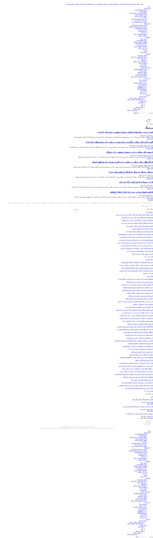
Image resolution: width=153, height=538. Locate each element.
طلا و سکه (140, 102)
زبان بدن (144, 49)
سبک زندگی (147, 23)
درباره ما (147, 422)
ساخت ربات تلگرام (85, 202)
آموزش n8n (112, 202)
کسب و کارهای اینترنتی (140, 16)
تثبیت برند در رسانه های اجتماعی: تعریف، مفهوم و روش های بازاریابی (125, 132)
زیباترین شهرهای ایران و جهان (139, 76)
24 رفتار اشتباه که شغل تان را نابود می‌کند (142, 380)
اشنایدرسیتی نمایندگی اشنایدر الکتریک (57, 202)
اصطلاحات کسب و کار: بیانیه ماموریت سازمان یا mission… (137, 377)
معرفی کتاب (143, 38)
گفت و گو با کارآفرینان (141, 10)
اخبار (151, 396)
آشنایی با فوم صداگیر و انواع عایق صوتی (142, 399)
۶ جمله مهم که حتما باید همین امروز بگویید (142, 352)
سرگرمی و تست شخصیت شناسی (138, 26)
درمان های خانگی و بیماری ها (139, 57)
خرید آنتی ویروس (36, 202)
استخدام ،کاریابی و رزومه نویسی (138, 13)
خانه (149, 7)
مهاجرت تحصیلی (142, 72)
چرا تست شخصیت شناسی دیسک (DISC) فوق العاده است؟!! (137, 268)
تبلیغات (148, 420)
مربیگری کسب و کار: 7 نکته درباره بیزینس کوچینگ (139, 282)
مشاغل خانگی (143, 11)
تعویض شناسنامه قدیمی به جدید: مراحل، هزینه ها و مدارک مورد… (135, 240)
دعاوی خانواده (44, 202)
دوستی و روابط (143, 29)
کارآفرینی (144, 17)
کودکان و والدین (142, 35)
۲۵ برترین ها (143, 93)
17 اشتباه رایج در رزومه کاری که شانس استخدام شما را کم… (137, 382)
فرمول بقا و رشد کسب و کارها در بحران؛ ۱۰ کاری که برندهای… (136, 315)
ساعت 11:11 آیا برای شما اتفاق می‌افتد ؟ (142, 228)
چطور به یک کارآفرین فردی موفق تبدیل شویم (141, 354)
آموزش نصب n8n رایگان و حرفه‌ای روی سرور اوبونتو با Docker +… (135, 385)
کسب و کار (147, 8)
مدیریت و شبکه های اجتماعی (139, 19)
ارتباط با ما (147, 424)
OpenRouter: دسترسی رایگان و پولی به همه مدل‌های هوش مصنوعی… (134, 326)
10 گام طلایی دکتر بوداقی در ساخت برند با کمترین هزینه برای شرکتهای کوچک (122, 162)
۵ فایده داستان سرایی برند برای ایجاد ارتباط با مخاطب (131, 192)
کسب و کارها (136, 108)
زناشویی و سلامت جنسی (140, 34)
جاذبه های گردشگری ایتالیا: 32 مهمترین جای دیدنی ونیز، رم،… (137, 223)
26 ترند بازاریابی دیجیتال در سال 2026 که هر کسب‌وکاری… (137, 406)
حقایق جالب (143, 90)
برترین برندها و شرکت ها (140, 82)
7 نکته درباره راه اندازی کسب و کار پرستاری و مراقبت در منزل (136, 371)
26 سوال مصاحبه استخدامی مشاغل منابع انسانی (140, 343)
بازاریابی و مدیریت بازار (140, 20)
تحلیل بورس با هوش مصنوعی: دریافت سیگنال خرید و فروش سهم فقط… (133, 340)
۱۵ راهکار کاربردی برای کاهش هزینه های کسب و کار (139, 307)
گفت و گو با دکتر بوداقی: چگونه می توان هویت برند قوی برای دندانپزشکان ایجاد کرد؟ (119, 142)
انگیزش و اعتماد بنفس (141, 43)
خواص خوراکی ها (142, 55)
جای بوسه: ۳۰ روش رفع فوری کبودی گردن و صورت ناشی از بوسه (135, 242)
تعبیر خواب (144, 32)
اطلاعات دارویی (142, 63)
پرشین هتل (105, 202)
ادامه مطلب (150, 138)
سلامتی (148, 54)
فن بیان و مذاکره (142, 48)
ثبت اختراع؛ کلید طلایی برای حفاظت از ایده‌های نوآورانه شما (137, 262)
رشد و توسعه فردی (141, 40)
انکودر (9, 202)
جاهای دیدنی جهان (142, 73)
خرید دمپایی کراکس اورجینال (18, 202)
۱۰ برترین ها (143, 92)
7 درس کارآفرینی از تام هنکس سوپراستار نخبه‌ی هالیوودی (138, 287)
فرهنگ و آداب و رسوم (141, 75)
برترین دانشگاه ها (142, 87)
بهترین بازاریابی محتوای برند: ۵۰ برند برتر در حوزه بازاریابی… (137, 312)
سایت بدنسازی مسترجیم (134, 202)
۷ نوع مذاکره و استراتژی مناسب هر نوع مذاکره (140, 296)
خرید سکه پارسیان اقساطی (146, 206)
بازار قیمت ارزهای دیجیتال (136, 98)
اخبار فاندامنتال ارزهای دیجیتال (135, 99)
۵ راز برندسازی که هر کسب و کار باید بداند (136, 182)
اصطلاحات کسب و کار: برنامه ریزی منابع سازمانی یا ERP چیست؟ (135, 279)
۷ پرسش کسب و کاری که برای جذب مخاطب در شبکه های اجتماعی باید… (133, 374)
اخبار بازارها (143, 101)
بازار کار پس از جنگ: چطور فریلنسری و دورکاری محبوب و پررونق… (135, 301)
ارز (142, 104)
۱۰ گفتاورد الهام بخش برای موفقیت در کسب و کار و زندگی (137, 368)
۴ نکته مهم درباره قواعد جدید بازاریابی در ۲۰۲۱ (140, 349)
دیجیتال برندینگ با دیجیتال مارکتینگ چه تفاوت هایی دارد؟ (131, 172)
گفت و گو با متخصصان (141, 28)
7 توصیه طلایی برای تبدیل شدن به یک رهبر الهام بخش (139, 335)
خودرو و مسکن (139, 107)
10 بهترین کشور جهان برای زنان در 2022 (142, 254)
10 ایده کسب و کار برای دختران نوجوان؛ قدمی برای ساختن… (137, 284)
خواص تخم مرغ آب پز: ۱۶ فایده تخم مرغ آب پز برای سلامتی (137, 220)
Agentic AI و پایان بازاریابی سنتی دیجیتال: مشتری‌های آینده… (137, 290)
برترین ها (147, 78)
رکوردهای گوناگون (142, 89)
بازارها (148, 95)
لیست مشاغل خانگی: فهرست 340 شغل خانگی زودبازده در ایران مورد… (134, 214)
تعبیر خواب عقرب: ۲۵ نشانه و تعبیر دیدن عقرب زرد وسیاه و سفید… (135, 234)
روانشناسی (144, 60)
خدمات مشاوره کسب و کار (146, 202)
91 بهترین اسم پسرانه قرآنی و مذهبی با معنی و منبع (139, 226)
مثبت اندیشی (143, 52)
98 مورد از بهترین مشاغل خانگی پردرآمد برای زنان (140, 251)
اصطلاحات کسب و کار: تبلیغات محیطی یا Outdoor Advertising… (136, 357)
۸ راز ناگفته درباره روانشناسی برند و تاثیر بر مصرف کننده (138, 346)
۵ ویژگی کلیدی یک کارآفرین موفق (144, 360)
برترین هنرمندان (142, 86)
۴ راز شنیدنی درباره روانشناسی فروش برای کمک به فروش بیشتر (136, 366)
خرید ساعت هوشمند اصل (96, 202)
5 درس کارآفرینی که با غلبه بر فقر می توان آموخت (139, 338)
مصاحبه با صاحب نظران (140, 46)
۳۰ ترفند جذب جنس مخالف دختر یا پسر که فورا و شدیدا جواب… (136, 237)
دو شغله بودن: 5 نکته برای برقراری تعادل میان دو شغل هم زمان (136, 318)
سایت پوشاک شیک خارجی (122, 202)
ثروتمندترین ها (143, 79)
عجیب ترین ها (143, 81)
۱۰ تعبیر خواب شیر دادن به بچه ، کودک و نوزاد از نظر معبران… (136, 245)
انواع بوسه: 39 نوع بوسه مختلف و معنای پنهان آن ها (139, 231)
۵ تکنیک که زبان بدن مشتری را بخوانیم (143, 304)
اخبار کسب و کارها (132, 110)
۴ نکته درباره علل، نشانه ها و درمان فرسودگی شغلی (139, 298)
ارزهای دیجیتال (143, 96)
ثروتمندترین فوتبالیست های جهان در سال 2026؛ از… (139, 413)
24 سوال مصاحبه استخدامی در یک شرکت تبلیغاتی (140, 324)
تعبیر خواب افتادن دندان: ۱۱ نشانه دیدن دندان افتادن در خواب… (136, 248)
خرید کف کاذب (70, 202)
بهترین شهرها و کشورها (140, 69)
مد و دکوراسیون (142, 31)
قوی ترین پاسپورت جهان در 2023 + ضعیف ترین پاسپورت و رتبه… (136, 265)
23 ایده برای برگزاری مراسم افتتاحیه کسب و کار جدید (139, 388)
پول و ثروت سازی (142, 44)
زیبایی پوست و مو (142, 58)
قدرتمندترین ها (143, 84)
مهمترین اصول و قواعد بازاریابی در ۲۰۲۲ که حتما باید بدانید (137, 321)
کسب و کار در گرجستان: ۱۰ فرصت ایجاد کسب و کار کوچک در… (136, 363)
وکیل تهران (28, 202)
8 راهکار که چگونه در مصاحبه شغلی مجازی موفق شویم (138, 332)
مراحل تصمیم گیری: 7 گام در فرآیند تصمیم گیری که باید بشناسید (136, 270)
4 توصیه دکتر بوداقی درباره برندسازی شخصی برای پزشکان (129, 152)
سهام (142, 105)
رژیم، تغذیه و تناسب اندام (140, 61)
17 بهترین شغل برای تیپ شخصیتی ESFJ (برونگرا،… (139, 293)
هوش (145, 51)
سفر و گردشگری (145, 67)
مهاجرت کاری (143, 70)
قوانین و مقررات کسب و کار (139, 22)
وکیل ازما (77, 202)
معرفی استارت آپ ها (141, 14)
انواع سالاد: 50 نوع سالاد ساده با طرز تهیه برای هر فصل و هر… (136, 217)
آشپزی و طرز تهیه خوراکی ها (139, 25)
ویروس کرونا (143, 66)
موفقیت (148, 37)
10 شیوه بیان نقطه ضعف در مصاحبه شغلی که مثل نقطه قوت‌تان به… (134, 329)
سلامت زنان (143, 64)
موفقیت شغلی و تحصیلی (140, 41)
